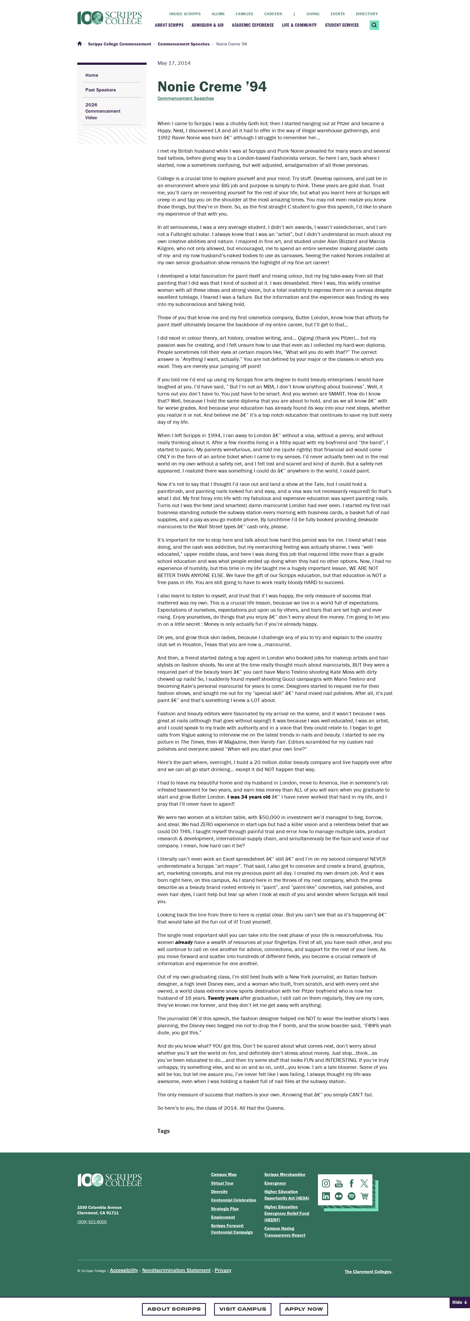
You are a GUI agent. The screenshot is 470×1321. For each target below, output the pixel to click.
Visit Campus (242, 1308)
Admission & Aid (208, 25)
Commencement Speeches (185, 98)
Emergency (275, 1183)
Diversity (219, 1191)
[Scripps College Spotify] (351, 1196)
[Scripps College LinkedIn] (326, 1196)
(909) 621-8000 (92, 1221)
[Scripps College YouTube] (339, 1183)
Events (338, 13)
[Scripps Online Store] (364, 1196)
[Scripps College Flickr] (339, 1196)
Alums (218, 13)
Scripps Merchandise (284, 1174)
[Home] (79, 44)
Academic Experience (253, 25)
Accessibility (124, 1270)
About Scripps (169, 25)
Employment (223, 1217)
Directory (367, 13)
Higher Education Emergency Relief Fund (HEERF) (286, 1213)
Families (244, 13)
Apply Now (304, 1308)
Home (91, 75)
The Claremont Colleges (368, 1271)
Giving (313, 13)
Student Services (342, 25)
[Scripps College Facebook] (351, 1183)
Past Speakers (100, 90)
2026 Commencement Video (102, 111)
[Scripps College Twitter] (364, 1183)
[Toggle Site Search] (374, 25)
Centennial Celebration (233, 1200)
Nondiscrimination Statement (176, 1270)
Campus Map (224, 1174)
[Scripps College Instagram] (326, 1183)
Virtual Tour (222, 1183)
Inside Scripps (185, 13)
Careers (273, 13)
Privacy (223, 1270)
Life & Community (299, 25)
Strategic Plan (225, 1208)
